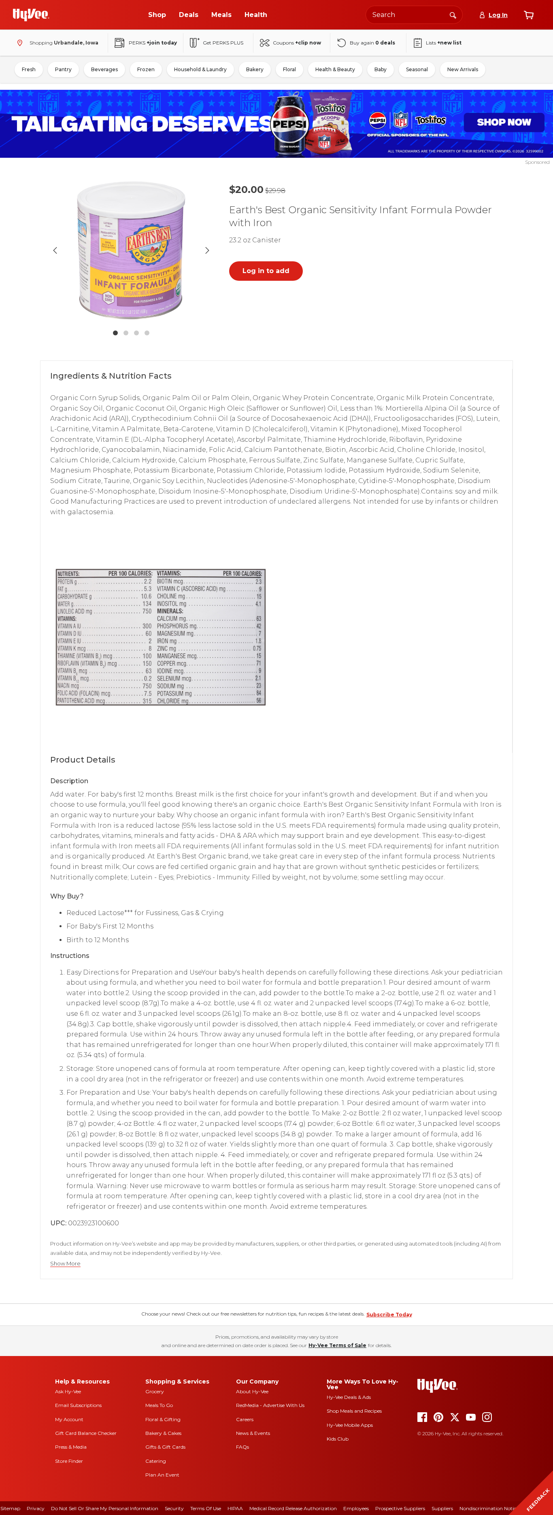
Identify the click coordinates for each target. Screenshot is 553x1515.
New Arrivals (462, 69)
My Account (69, 1419)
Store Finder (69, 1461)
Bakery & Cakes (163, 1433)
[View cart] (528, 15)
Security (174, 1508)
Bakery (255, 69)
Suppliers (442, 1508)
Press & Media (71, 1447)
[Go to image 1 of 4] (115, 333)
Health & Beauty (335, 69)
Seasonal (417, 69)
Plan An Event (162, 1475)
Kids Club (338, 1439)
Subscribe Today (389, 1315)
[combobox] (414, 15)
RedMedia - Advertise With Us (270, 1405)
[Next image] (207, 250)
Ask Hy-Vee (68, 1391)
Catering (155, 1461)
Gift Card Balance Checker (86, 1433)
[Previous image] (55, 250)
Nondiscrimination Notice (489, 1508)
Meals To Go (159, 1405)
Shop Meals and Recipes (354, 1411)
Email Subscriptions (78, 1405)
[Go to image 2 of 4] (126, 333)
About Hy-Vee (252, 1391)
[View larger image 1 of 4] (131, 250)
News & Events (253, 1433)
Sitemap (10, 1508)
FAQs (242, 1447)
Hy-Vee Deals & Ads (349, 1397)
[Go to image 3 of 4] (136, 333)
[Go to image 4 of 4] (147, 333)
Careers (244, 1419)
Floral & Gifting (163, 1419)
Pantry (63, 69)
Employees (356, 1508)
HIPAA (235, 1508)
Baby (380, 69)
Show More (65, 1264)
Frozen (146, 69)
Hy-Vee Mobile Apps (350, 1425)
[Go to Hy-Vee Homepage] (31, 14)
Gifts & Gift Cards (165, 1447)
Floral (289, 69)
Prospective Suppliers (400, 1508)
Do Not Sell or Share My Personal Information (104, 1508)
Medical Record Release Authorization (293, 1508)
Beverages (104, 69)
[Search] (453, 14)
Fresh (29, 69)
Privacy (36, 1508)
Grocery (154, 1391)
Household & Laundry (200, 69)
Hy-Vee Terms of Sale (337, 1345)
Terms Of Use (205, 1508)
